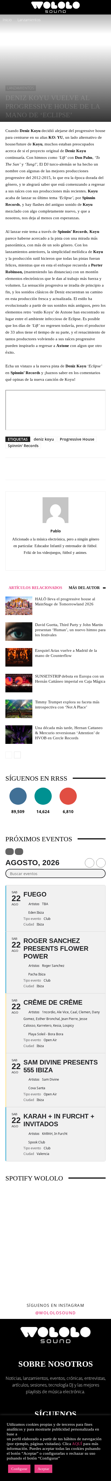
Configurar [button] (19, 1469)
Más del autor (84, 588)
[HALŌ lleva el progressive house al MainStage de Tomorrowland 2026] (18, 606)
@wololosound (55, 1312)
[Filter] (9, 851)
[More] (72, 468)
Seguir (18, 790)
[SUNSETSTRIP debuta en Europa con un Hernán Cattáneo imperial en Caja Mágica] (18, 683)
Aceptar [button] (43, 1469)
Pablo (55, 530)
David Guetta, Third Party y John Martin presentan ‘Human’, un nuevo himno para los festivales (70, 630)
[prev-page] (8, 755)
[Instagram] (55, 562)
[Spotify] (67, 562)
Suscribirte (68, 790)
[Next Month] (101, 863)
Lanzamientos (29, 19)
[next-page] (17, 755)
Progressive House (77, 439)
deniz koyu (44, 439)
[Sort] (19, 851)
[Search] (103, 7)
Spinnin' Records (23, 445)
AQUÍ (77, 1444)
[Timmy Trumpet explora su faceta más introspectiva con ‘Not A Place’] (18, 709)
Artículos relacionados (35, 588)
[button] (9, 7)
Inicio (7, 19)
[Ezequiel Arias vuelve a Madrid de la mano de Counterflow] (18, 657)
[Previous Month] (89, 863)
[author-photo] (55, 523)
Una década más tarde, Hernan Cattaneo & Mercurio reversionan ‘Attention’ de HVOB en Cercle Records (69, 733)
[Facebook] (44, 562)
